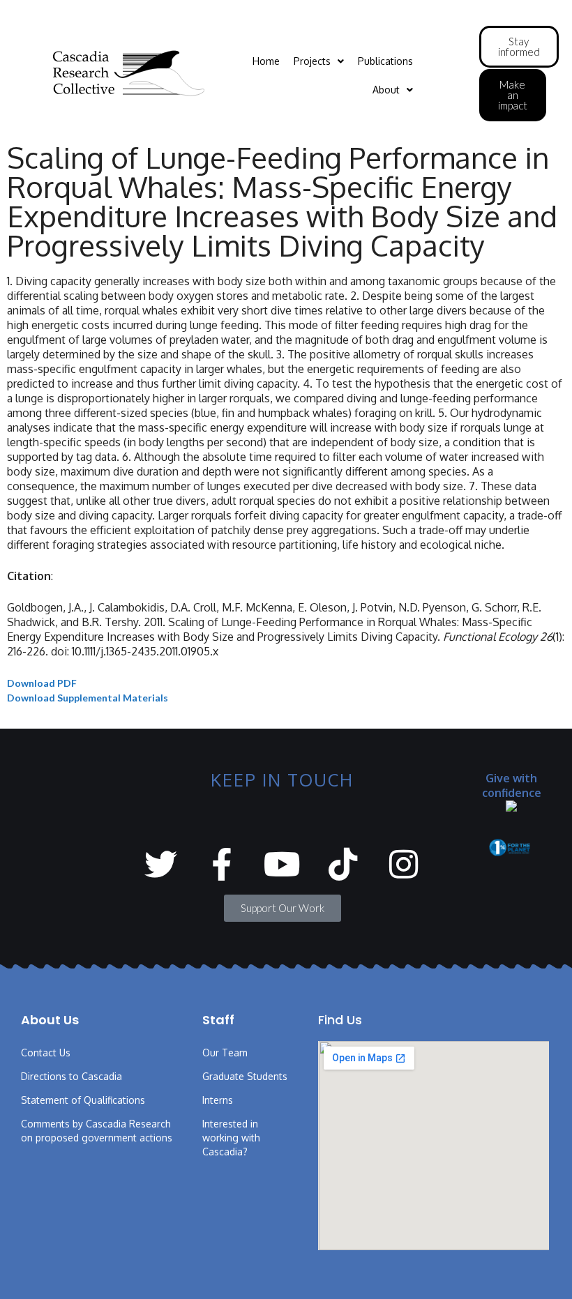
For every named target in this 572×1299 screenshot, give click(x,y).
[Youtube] (282, 864)
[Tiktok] (342, 864)
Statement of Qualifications (83, 1100)
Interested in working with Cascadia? (231, 1137)
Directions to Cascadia (71, 1076)
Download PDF (42, 683)
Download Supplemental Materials (87, 698)
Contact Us (45, 1052)
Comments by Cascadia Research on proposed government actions (96, 1131)
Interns (217, 1100)
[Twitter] (160, 864)
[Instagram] (403, 864)
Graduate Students (244, 1076)
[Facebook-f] (221, 864)
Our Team (225, 1052)
